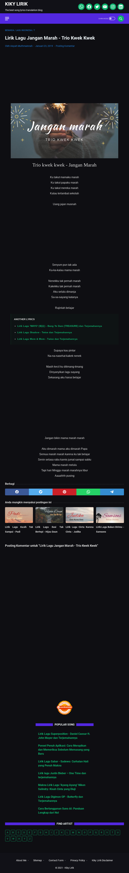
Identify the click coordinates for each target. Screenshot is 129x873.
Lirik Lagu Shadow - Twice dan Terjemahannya (44, 332)
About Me (21, 860)
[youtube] (104, 6)
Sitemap (37, 860)
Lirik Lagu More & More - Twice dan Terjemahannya (47, 339)
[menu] (9, 18)
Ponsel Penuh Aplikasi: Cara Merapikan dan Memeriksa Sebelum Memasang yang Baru (63, 749)
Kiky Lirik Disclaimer (102, 860)
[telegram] (112, 492)
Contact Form (56, 860)
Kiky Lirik (16, 4)
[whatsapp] (80, 6)
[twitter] (96, 6)
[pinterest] (64, 492)
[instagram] (112, 6)
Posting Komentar (65, 46)
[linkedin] (120, 6)
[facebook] (88, 6)
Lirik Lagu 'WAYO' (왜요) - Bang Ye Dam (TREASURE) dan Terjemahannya (59, 326)
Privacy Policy (77, 860)
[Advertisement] (64, 75)
